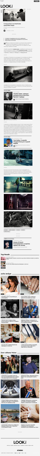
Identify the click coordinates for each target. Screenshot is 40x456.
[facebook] (14, 453)
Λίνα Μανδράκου (8, 30)
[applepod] (22, 453)
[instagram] (15, 453)
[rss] (25, 453)
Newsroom (22, 318)
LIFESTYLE (8, 445)
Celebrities (23, 317)
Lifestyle (5, 20)
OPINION (26, 445)
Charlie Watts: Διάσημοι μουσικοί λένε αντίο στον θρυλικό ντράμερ (21, 95)
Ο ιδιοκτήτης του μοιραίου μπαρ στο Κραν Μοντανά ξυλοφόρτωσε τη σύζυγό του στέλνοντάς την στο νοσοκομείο (10, 377)
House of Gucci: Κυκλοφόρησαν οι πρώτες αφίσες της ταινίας (21, 243)
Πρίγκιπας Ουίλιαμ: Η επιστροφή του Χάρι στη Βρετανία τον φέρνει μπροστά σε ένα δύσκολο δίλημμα (29, 321)
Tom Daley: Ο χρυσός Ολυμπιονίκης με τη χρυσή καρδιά (21, 141)
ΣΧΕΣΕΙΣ (29, 445)
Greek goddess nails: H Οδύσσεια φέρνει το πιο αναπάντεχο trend (28, 297)
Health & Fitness (23, 422)
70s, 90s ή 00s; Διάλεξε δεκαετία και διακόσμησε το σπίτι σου (17, 264)
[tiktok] (17, 453)
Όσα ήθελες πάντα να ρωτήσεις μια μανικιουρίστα (9, 297)
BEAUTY (19, 445)
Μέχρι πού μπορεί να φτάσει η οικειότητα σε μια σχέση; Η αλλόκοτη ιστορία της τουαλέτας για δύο (22, 259)
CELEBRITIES (23, 445)
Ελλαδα (2, 422)
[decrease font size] (1, 10)
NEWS (32, 445)
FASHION (12, 445)
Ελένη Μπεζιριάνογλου (16, 138)
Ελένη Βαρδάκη (3, 343)
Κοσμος (2, 397)
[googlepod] (24, 453)
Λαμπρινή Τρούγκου (3, 295)
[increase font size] (1, 12)
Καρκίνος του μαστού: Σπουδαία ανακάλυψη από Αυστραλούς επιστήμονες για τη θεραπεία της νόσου (29, 426)
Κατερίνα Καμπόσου (23, 295)
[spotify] (21, 453)
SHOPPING (15, 445)
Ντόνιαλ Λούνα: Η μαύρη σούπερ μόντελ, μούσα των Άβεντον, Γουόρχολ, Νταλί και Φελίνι (10, 321)
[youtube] (19, 453)
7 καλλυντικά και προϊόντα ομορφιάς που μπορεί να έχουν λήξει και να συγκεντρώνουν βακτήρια (29, 346)
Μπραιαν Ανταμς (7, 231)
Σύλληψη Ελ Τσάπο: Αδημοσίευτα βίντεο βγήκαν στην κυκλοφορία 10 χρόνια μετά (29, 377)
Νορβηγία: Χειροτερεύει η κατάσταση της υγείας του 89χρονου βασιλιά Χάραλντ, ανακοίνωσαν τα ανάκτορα (29, 401)
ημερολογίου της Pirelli (23, 50)
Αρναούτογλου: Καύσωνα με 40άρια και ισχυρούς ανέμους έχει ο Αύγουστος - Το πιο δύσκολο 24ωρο (9, 426)
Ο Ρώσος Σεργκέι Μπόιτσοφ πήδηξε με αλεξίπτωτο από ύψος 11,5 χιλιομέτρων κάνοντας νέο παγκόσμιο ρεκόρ (9, 401)
